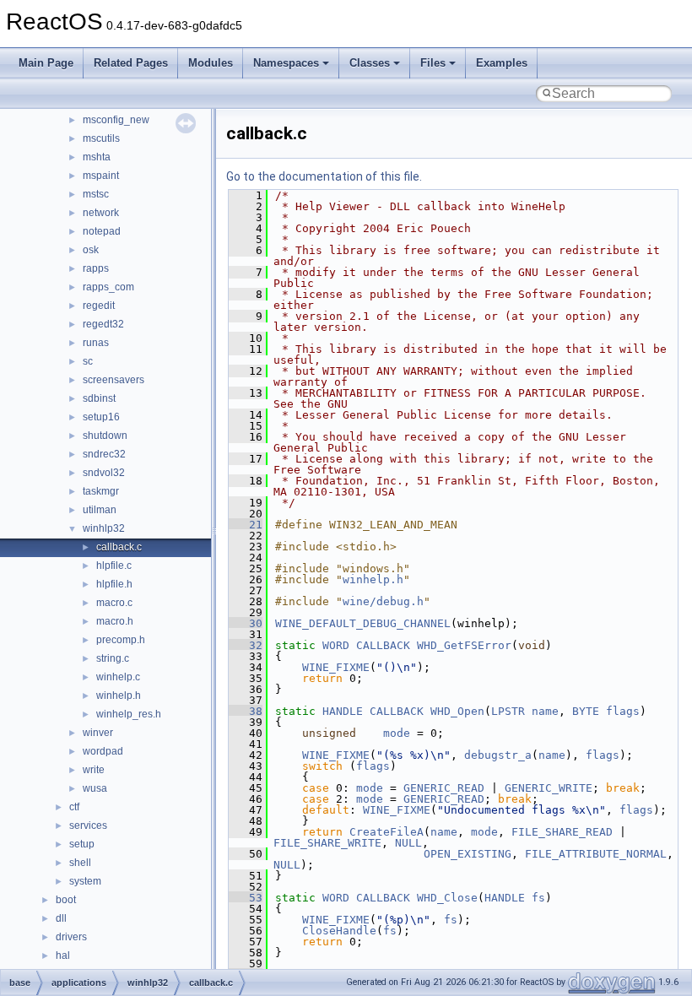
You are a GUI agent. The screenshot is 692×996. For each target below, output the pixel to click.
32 (245, 645)
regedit (99, 305)
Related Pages (131, 63)
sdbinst (99, 398)
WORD (335, 645)
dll (61, 918)
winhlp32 (104, 528)
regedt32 (103, 324)
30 (245, 623)
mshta (97, 157)
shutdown (105, 435)
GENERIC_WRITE (548, 788)
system (85, 881)
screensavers (113, 380)
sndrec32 (104, 454)
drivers (71, 937)
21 (245, 524)
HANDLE (342, 711)
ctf (74, 807)
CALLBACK (383, 645)
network (101, 213)
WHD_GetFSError (464, 645)
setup (82, 844)
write (94, 770)
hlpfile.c (114, 565)
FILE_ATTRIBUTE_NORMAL (596, 853)
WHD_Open (457, 711)
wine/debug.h (383, 601)
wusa (95, 788)
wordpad (103, 751)
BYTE (585, 711)
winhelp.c (118, 677)
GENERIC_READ (443, 788)
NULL (408, 842)
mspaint (101, 175)
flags (623, 711)
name (545, 711)
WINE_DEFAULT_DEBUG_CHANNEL (363, 623)
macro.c (114, 603)
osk (91, 250)
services (88, 825)
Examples (501, 63)
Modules (210, 63)
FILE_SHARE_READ (562, 831)
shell (80, 863)
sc (88, 361)
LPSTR (508, 711)
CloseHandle (339, 930)
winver (98, 733)
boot (66, 900)
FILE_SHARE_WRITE (327, 842)
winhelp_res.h (128, 714)
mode (396, 733)
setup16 (101, 417)
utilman (99, 510)
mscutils (101, 138)
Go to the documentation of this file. (324, 176)
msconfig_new (116, 120)
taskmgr (101, 491)
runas (96, 343)
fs (538, 897)
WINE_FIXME (336, 667)
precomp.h (120, 640)
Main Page (46, 63)
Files (433, 63)
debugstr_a (498, 755)
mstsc (96, 194)
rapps (96, 268)
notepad (102, 231)
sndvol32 (104, 473)
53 (245, 897)
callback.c (119, 547)
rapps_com (108, 287)
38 (245, 711)
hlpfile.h (114, 584)
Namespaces (286, 63)
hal (63, 955)
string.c (112, 658)
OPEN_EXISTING (467, 853)
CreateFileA (386, 831)
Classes (369, 63)
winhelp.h (118, 695)
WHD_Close (447, 897)
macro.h (114, 621)
